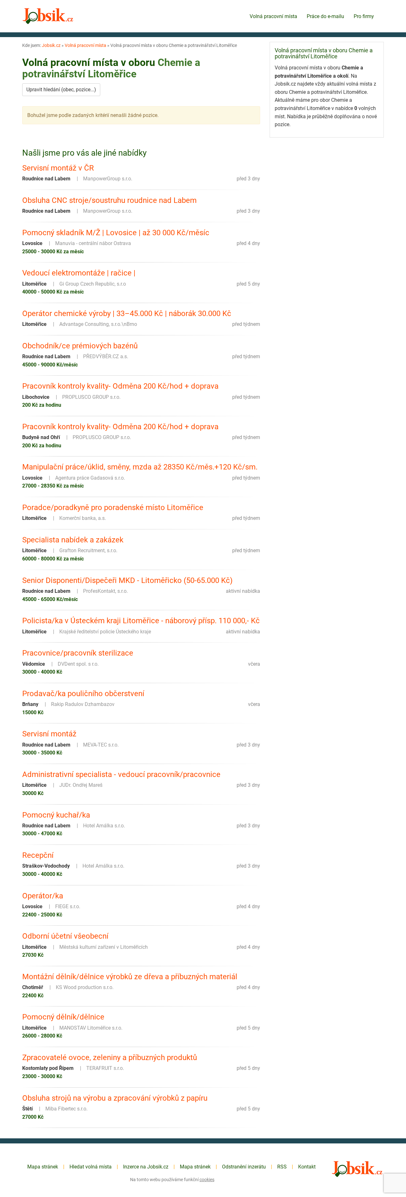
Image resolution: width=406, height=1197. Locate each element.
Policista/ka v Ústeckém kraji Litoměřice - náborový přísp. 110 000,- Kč (141, 621)
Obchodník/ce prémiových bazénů (80, 346)
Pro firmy (364, 16)
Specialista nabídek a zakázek (72, 540)
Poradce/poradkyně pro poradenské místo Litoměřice (112, 507)
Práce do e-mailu (325, 16)
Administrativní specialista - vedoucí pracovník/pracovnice (121, 774)
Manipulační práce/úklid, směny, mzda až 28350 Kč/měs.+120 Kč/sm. (140, 467)
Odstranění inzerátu (244, 1167)
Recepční (38, 855)
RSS (282, 1167)
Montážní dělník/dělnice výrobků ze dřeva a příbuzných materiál (129, 977)
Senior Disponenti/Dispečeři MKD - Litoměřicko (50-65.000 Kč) (127, 580)
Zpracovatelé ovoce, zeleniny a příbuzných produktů (109, 1057)
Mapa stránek (42, 1167)
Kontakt (307, 1167)
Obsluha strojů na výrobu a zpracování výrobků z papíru (114, 1098)
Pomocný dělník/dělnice (63, 1017)
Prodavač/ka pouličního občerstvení (83, 693)
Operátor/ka (42, 896)
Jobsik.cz (51, 45)
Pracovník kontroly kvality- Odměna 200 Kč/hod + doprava (120, 386)
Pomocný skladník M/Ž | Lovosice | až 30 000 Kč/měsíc (115, 233)
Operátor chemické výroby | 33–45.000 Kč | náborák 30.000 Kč (126, 313)
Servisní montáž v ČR (58, 168)
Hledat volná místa (90, 1167)
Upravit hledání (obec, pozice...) (61, 90)
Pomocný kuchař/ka (56, 815)
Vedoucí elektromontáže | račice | (78, 273)
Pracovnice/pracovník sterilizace (77, 653)
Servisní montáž (49, 734)
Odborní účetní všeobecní (65, 936)
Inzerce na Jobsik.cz (145, 1167)
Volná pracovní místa (273, 16)
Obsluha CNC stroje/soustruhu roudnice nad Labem (109, 200)
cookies (207, 1179)
